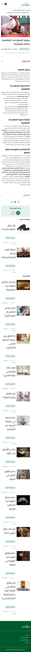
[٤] (24, 136)
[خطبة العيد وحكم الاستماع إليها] (23, 252)
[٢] (14, 81)
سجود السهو (24, 156)
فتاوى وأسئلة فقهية (24, 49)
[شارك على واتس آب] (18, 202)
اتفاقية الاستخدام (24, 638)
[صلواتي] (25, 4)
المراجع (27, 195)
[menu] (2, 4)
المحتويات (26, 61)
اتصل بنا (27, 642)
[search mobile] (6, 4)
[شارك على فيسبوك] (11, 202)
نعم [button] (18, 213)
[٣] (2, 94)
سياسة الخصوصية (24, 640)
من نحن (27, 635)
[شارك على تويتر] (15, 202)
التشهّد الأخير (6, 126)
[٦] (5, 144)
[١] (22, 76)
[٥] (23, 136)
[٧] (24, 176)
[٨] (19, 184)
